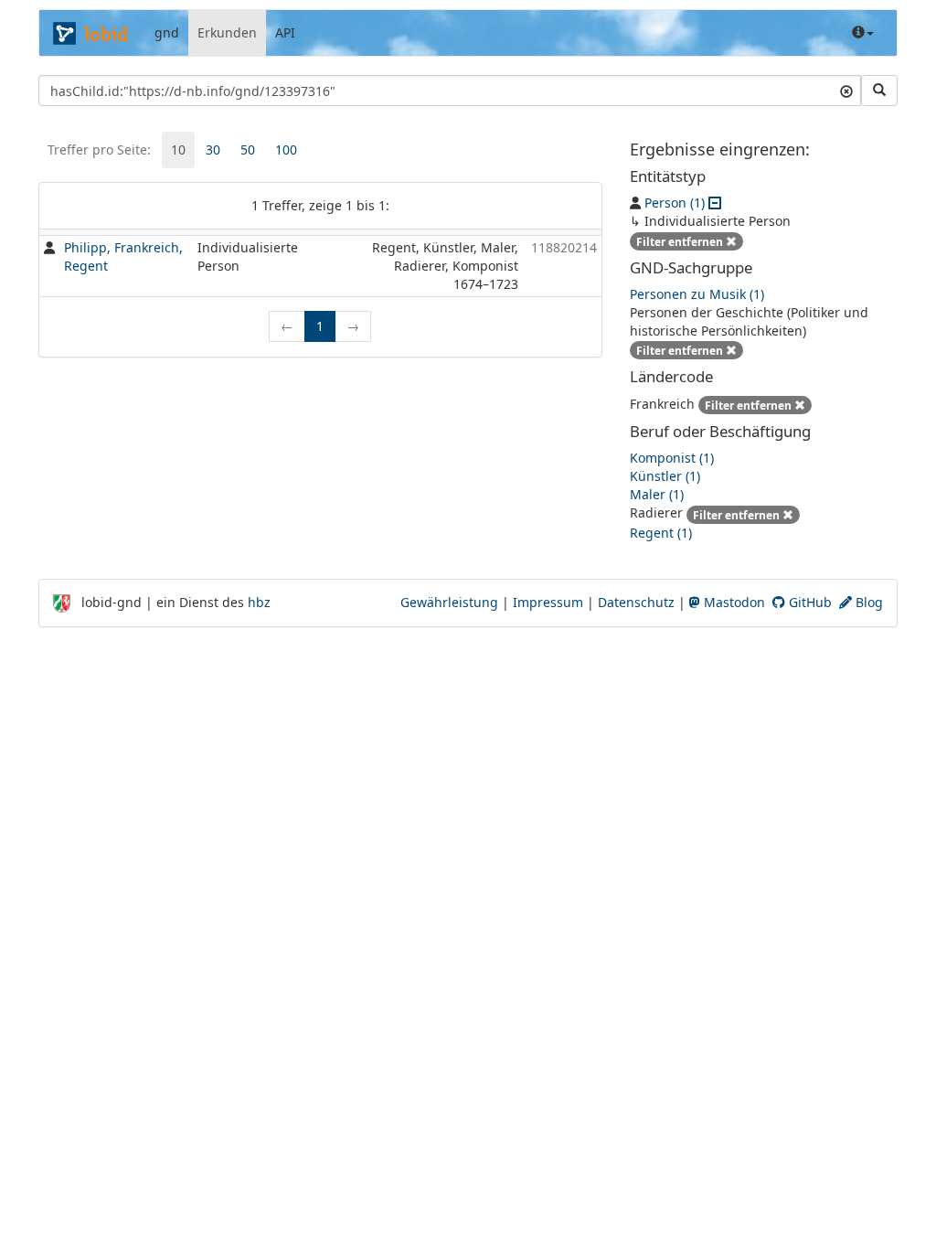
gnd (166, 32)
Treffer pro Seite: (99, 149)
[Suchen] (879, 90)
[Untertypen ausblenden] (714, 202)
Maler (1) (657, 494)
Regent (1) (661, 532)
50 (247, 149)
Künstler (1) (665, 476)
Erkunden (227, 32)
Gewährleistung (449, 602)
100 (286, 149)
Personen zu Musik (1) (697, 294)
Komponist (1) (672, 457)
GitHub (808, 602)
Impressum (548, 602)
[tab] (178, 150)
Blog (867, 602)
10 (178, 149)
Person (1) (674, 202)
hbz (259, 602)
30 (213, 149)
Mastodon (732, 602)
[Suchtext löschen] (846, 90)
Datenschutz (636, 602)
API (285, 32)
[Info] (863, 33)
